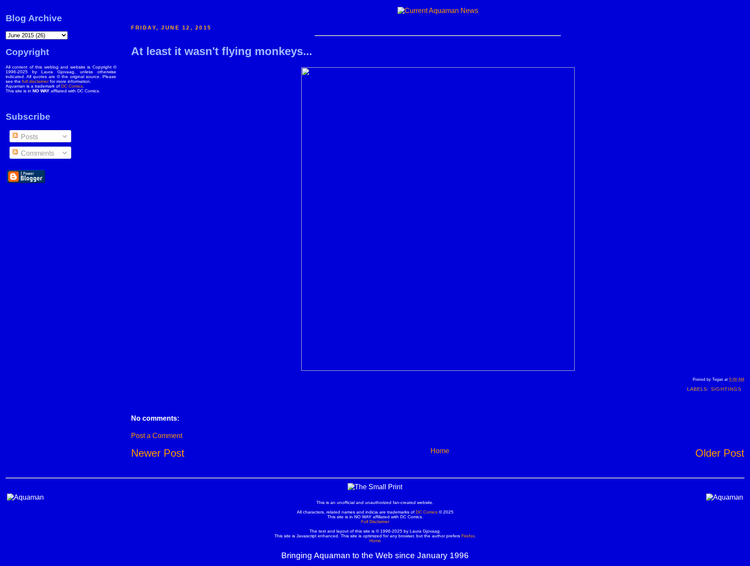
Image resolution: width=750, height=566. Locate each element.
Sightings (726, 389)
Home (440, 451)
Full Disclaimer (375, 521)
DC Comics (72, 86)
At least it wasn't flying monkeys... (221, 51)
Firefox (468, 535)
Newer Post (157, 453)
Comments (36, 153)
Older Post (719, 453)
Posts (28, 137)
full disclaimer (35, 81)
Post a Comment (156, 435)
